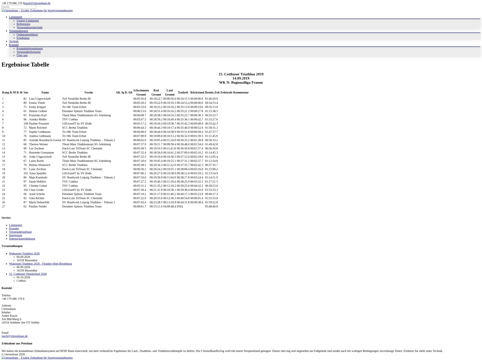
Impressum (15, 235)
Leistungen (15, 225)
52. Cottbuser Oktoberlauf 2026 (28, 273)
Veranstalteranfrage (20, 231)
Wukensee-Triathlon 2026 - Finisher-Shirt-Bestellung (40, 263)
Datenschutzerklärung (22, 238)
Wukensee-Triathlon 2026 (24, 253)
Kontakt (14, 228)
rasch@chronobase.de (37, 3)
